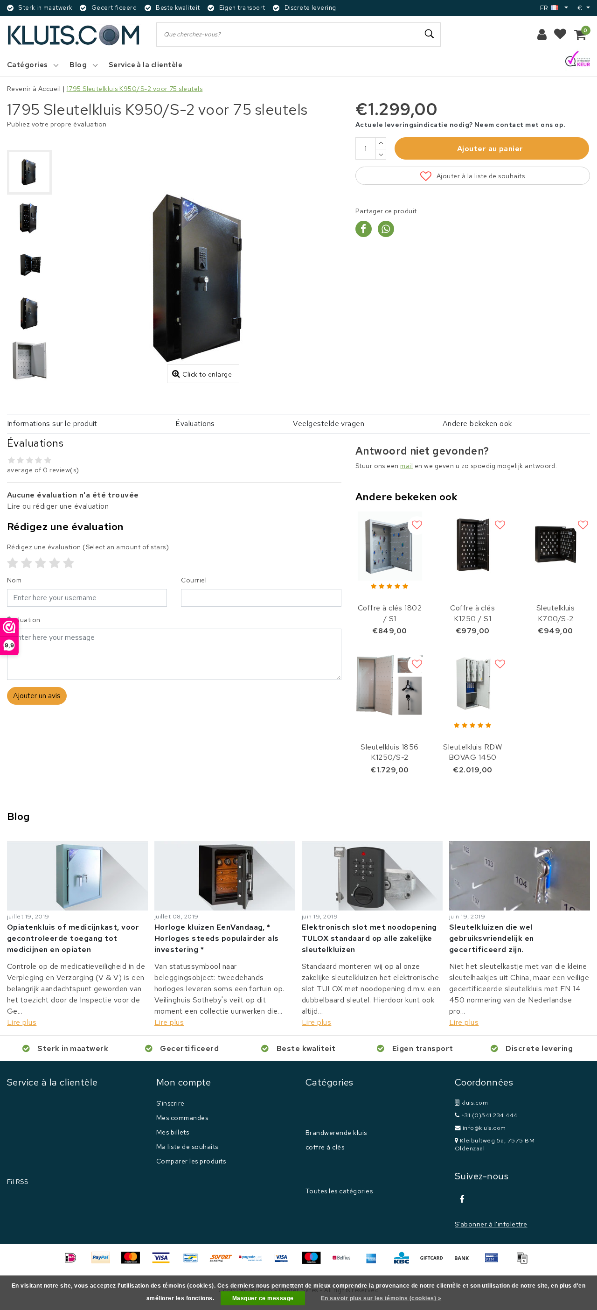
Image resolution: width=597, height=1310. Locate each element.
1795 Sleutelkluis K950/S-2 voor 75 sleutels (135, 88)
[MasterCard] (134, 1262)
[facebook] (462, 1199)
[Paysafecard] (254, 1262)
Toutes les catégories (339, 1191)
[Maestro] (314, 1262)
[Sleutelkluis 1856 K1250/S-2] (389, 685)
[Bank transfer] (465, 1262)
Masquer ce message (263, 1298)
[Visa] (164, 1262)
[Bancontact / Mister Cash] (194, 1262)
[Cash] (435, 1262)
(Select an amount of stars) (88, 547)
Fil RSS (17, 1181)
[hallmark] (577, 59)
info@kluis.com (484, 1128)
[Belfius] (345, 1262)
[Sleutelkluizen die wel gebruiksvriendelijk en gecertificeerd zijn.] (519, 875)
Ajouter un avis (37, 696)
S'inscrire (170, 1103)
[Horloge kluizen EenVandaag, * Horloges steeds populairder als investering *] (224, 875)
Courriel (194, 580)
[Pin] (495, 1262)
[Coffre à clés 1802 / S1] (389, 546)
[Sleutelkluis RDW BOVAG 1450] (472, 685)
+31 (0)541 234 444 (488, 1115)
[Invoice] (524, 1262)
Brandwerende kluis (336, 1132)
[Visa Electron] (284, 1262)
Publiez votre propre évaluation (57, 124)
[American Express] (374, 1262)
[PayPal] (104, 1262)
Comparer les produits (191, 1161)
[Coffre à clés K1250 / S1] (472, 546)
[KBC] (405, 1262)
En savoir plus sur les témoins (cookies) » (381, 1298)
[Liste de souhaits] (560, 34)
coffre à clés (324, 1147)
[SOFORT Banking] (224, 1262)
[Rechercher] (429, 34)
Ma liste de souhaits (187, 1146)
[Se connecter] (542, 34)
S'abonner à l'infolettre (491, 1224)
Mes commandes (182, 1118)
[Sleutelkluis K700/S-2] (555, 546)
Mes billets (172, 1132)
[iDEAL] (74, 1262)
